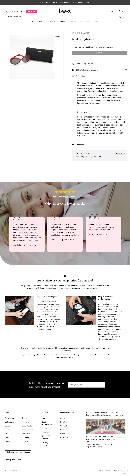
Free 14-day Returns (84, 64)
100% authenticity (47, 423)
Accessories (85, 21)
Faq (43, 418)
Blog (62, 430)
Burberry (8, 426)
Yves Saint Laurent (81, 33)
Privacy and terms (13, 460)
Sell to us (32, 11)
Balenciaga (9, 422)
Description (80, 76)
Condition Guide (82, 144)
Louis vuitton (27, 426)
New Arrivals (37, 21)
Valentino (26, 434)
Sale (96, 21)
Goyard (25, 442)
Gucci (24, 418)
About (62, 418)
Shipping (45, 428)
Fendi (7, 442)
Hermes (25, 422)
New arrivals (10, 418)
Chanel (8, 434)
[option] (65, 2)
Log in (113, 11)
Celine (7, 430)
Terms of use (119, 471)
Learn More (120, 154)
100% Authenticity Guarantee (88, 70)
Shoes (62, 21)
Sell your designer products (18, 452)
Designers (51, 21)
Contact (63, 426)
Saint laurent (28, 430)
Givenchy (26, 438)
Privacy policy (45, 444)
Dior (7, 438)
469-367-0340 (15, 11)
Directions (120, 437)
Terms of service (46, 437)
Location (64, 422)
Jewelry (72, 21)
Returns (45, 432)
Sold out (64, 438)
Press (62, 434)
